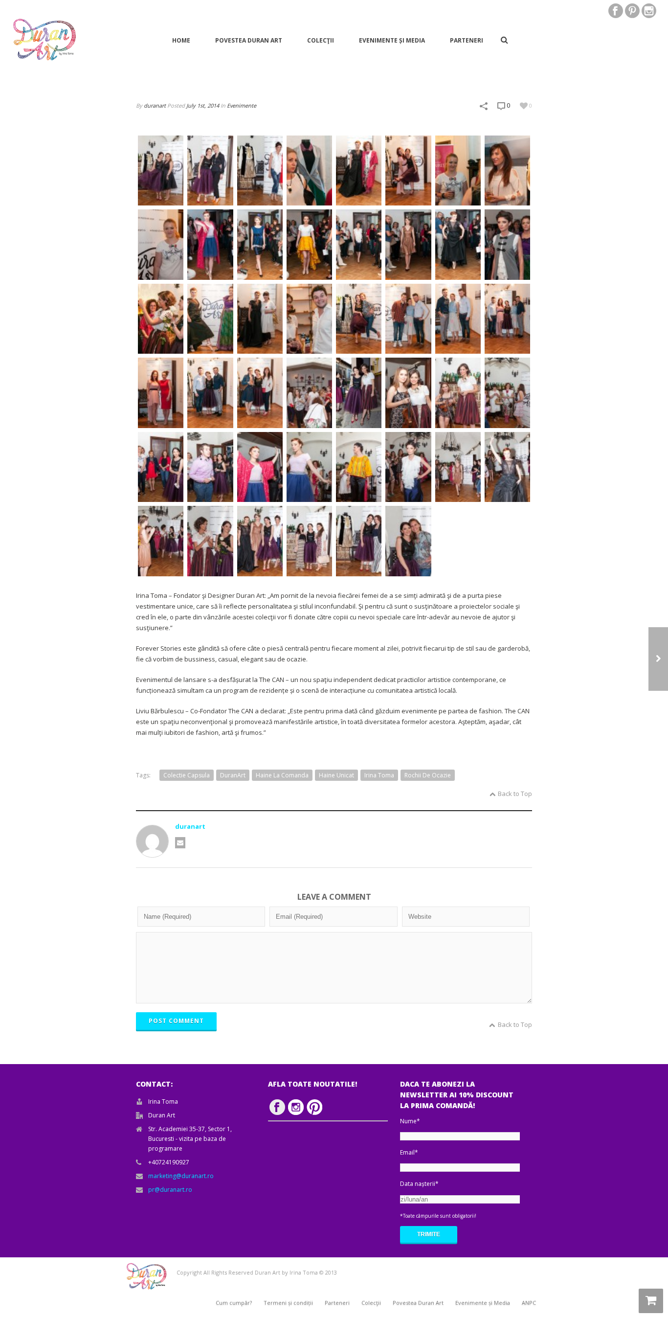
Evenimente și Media (392, 40)
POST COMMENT (176, 1021)
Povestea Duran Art (248, 40)
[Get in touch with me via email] (180, 842)
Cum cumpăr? (234, 1302)
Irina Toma (379, 775)
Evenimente (241, 105)
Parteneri (466, 40)
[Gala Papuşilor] (658, 659)
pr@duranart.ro (170, 1189)
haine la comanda (282, 775)
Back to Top (515, 793)
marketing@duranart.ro (181, 1176)
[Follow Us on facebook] (277, 1107)
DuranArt (232, 775)
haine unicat (336, 775)
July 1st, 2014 (202, 105)
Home (181, 40)
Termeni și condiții (288, 1302)
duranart (155, 105)
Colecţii (320, 40)
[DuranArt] (44, 40)
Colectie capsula (186, 775)
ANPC (529, 1302)
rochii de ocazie (427, 775)
